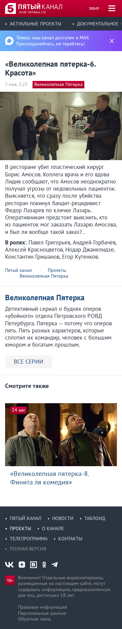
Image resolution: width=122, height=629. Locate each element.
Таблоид (94, 518)
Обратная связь (34, 619)
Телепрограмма (28, 539)
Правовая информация (42, 607)
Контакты (70, 539)
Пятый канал (25, 518)
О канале (53, 528)
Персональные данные (42, 613)
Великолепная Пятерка (58, 84)
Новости (63, 518)
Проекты (20, 528)
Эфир (94, 8)
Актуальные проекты (35, 24)
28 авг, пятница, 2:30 (32, 12)
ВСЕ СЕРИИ (28, 361)
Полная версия (28, 549)
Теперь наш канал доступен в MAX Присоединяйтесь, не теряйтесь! (52, 41)
